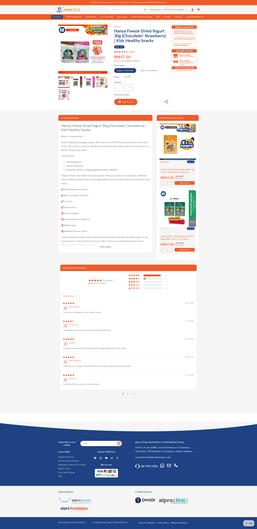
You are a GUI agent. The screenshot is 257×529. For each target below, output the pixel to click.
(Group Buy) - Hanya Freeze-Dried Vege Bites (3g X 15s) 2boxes (177, 237)
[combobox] (129, 9)
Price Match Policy (66, 472)
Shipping (117, 61)
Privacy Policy (163, 523)
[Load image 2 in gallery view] (76, 82)
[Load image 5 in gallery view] (63, 94)
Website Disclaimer (179, 523)
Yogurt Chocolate (125, 70)
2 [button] (127, 394)
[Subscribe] (119, 443)
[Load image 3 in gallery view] (89, 82)
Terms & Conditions (147, 523)
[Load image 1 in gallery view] (63, 82)
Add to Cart (184, 183)
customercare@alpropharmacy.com (153, 457)
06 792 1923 (149, 466)
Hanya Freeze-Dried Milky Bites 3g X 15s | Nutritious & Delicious (177, 170)
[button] (120, 52)
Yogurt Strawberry (150, 71)
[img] (68, 303)
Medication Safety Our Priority (72, 465)
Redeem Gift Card (66, 457)
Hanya (117, 26)
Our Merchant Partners (68, 461)
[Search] (145, 9)
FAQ (60, 476)
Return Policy (64, 468)
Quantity (117, 82)
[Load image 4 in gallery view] (101, 82)
